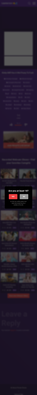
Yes (13, 197)
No (24, 197)
